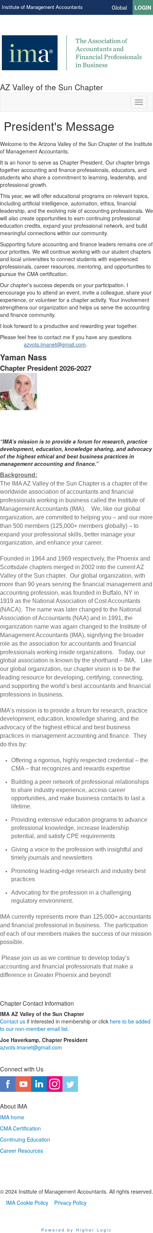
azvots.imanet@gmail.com (55, 344)
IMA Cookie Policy (27, 1202)
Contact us (12, 1021)
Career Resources (21, 1150)
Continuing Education (25, 1139)
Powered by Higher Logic (76, 1230)
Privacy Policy (70, 1202)
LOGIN (142, 7)
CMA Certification (20, 1128)
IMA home (12, 1117)
